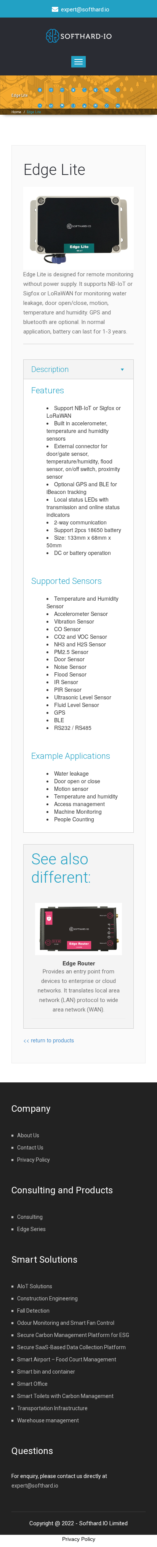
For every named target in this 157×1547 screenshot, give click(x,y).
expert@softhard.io (34, 1486)
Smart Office (32, 1384)
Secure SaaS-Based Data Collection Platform (71, 1347)
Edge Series (31, 1229)
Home (16, 112)
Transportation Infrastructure (52, 1408)
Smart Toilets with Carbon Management (65, 1396)
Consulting (30, 1217)
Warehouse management (48, 1420)
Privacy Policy (33, 1160)
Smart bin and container (46, 1372)
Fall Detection (33, 1311)
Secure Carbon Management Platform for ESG (73, 1335)
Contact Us (30, 1148)
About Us (28, 1135)
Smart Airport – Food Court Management (66, 1359)
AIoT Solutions (34, 1286)
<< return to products (48, 1040)
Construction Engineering (47, 1298)
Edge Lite (54, 170)
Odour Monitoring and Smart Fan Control (65, 1323)
